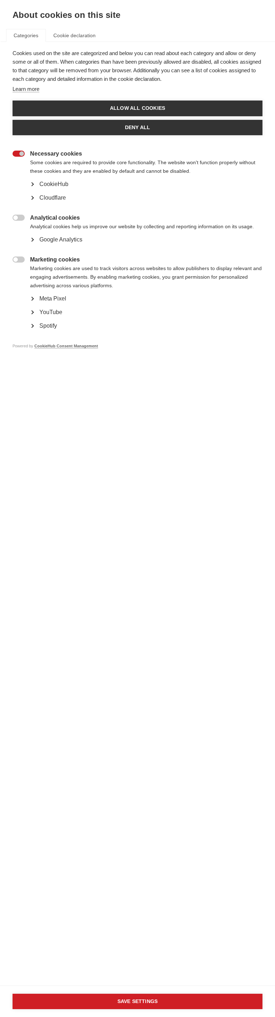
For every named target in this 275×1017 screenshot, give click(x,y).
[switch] (15, 154)
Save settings (137, 1001)
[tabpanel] (137, 210)
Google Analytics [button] (60, 239)
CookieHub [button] (53, 184)
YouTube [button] (50, 312)
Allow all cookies (137, 108)
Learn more (26, 89)
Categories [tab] (26, 35)
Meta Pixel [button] (52, 298)
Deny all (137, 127)
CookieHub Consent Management (66, 346)
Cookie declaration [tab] (74, 35)
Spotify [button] (48, 326)
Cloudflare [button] (52, 198)
